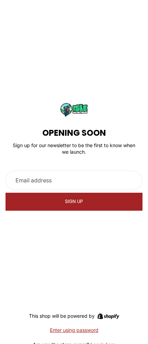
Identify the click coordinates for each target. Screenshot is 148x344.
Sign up (74, 201)
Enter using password (74, 330)
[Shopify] (108, 316)
